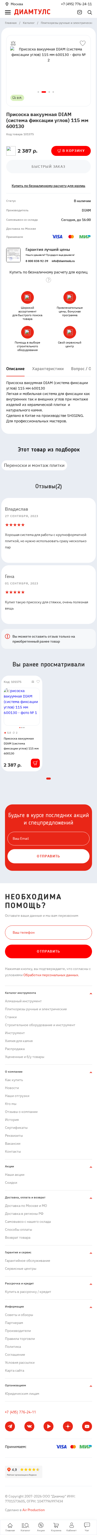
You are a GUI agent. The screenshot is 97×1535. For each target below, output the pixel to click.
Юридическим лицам (22, 1393)
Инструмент (15, 1033)
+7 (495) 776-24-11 (76, 4)
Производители (18, 1330)
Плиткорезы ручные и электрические (36, 1009)
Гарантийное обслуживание (27, 1260)
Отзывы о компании (21, 1111)
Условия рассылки (20, 1362)
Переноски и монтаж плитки (34, 465)
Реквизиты (14, 1135)
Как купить (14, 1080)
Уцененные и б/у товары (24, 1056)
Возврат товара (17, 1237)
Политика (13, 1346)
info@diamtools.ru (63, 261)
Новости (12, 1088)
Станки (11, 1017)
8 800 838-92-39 (37, 261)
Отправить (48, 951)
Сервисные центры (20, 1268)
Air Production (33, 1510)
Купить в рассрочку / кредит (28, 1291)
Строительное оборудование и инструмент (40, 1025)
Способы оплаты (18, 1229)
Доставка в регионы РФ (24, 1213)
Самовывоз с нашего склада (28, 1221)
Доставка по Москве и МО (26, 1205)
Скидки (11, 1182)
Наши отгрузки (17, 1096)
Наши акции (14, 1174)
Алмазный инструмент (23, 1001)
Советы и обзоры (19, 1315)
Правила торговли (20, 1338)
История (12, 1119)
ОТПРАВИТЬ (48, 856)
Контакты (13, 1151)
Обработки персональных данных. (51, 975)
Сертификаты (16, 1127)
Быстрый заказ (48, 166)
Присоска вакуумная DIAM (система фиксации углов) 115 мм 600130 (21, 746)
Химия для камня (19, 1041)
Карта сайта (14, 1370)
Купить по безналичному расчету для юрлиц (48, 185)
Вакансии (12, 1143)
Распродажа (15, 1049)
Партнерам (14, 1322)
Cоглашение (15, 1354)
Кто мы (10, 1103)
